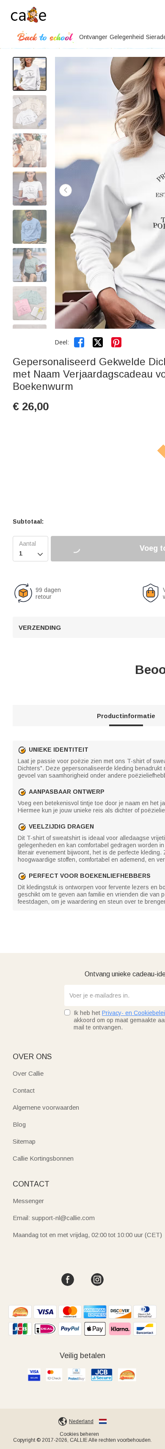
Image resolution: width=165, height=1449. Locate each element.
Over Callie (28, 1073)
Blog (19, 1124)
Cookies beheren (79, 1434)
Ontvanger (93, 37)
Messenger (28, 1200)
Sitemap (24, 1141)
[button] (65, 190)
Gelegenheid (127, 37)
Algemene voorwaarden (46, 1107)
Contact (24, 1090)
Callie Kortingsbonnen (43, 1158)
